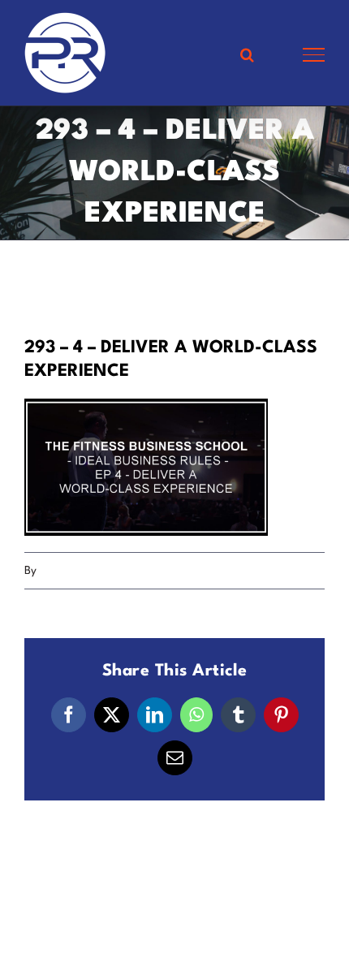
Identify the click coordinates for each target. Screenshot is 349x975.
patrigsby (63, 570)
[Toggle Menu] (313, 54)
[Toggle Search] (247, 54)
